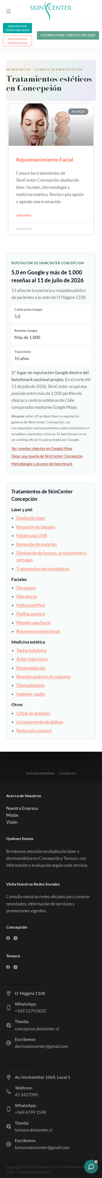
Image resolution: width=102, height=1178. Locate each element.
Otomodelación (30, 685)
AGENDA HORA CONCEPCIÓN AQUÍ (68, 35)
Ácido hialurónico (32, 659)
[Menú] (8, 11)
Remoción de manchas (36, 544)
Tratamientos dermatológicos (43, 568)
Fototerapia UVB (31, 535)
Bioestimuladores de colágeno (43, 676)
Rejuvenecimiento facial (38, 631)
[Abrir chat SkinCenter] (91, 1167)
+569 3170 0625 (30, 1010)
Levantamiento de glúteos (39, 721)
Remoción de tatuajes (35, 526)
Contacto (67, 773)
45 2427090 (26, 1094)
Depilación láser (30, 518)
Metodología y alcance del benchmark (42, 463)
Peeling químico (30, 613)
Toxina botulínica (31, 650)
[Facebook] (8, 938)
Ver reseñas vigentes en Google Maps (42, 448)
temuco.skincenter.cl (33, 1129)
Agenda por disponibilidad (17, 28)
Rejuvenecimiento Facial (44, 159)
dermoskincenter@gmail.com (41, 1046)
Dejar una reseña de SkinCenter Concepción (46, 456)
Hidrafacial (26, 596)
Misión (12, 815)
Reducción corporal (33, 730)
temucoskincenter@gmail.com (42, 1147)
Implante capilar (31, 694)
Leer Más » (24, 215)
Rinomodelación (31, 668)
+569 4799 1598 (30, 1112)
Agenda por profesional (17, 41)
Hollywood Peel (30, 605)
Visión (11, 822)
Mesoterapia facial (33, 622)
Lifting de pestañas (33, 713)
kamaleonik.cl (40, 1172)
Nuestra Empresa (40, 773)
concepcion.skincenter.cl (37, 1028)
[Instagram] (15, 938)
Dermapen (26, 587)
